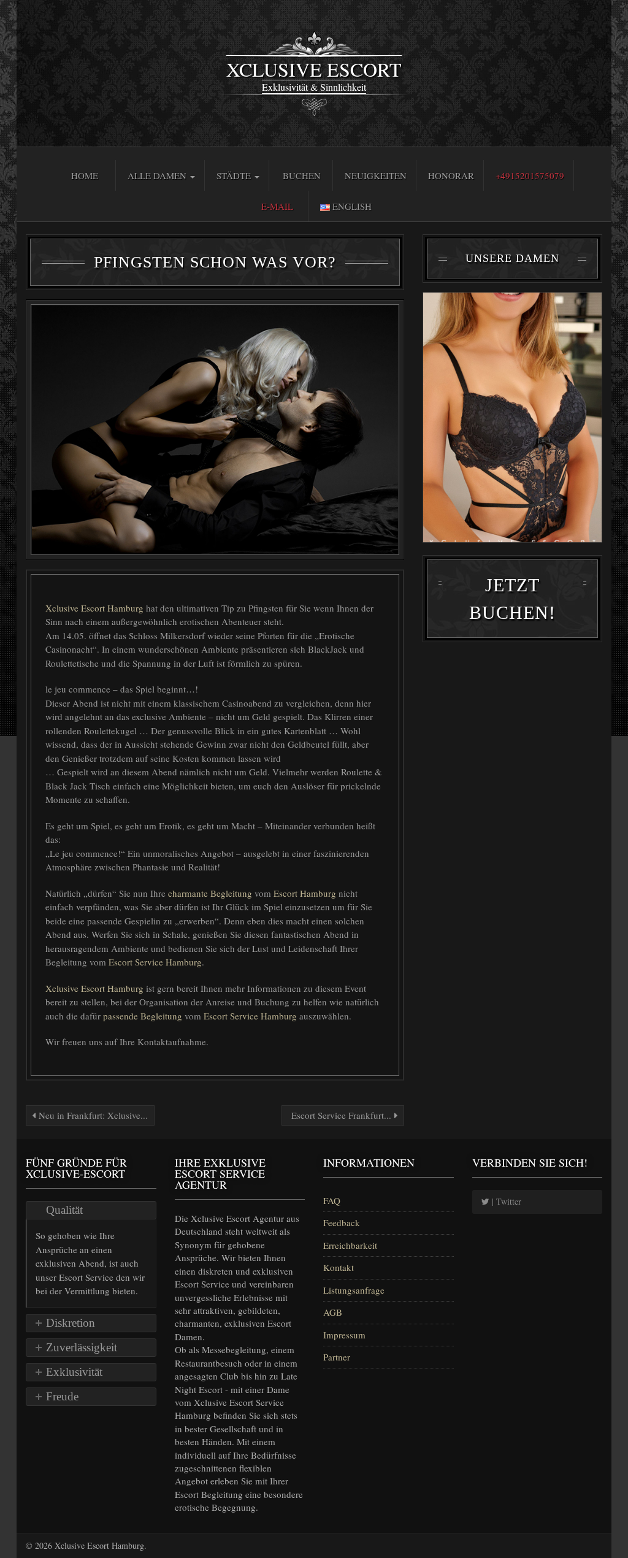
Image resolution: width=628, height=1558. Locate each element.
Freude (62, 1396)
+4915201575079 (530, 175)
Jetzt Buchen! (512, 599)
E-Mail (277, 206)
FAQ (331, 1200)
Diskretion (70, 1322)
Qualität (64, 1209)
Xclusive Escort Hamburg (95, 608)
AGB (332, 1312)
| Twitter (505, 1201)
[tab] (91, 1210)
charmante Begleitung (211, 893)
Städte (234, 175)
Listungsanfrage (354, 1290)
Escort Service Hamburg (155, 962)
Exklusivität (74, 1371)
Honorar (451, 175)
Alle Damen (158, 175)
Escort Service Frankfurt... (341, 1115)
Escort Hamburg (306, 893)
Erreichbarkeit (350, 1245)
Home (84, 175)
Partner (336, 1357)
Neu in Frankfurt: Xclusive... (92, 1115)
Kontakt (338, 1267)
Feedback (341, 1222)
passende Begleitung (144, 1016)
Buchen (302, 175)
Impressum (344, 1335)
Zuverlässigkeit (81, 1347)
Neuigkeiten (376, 175)
